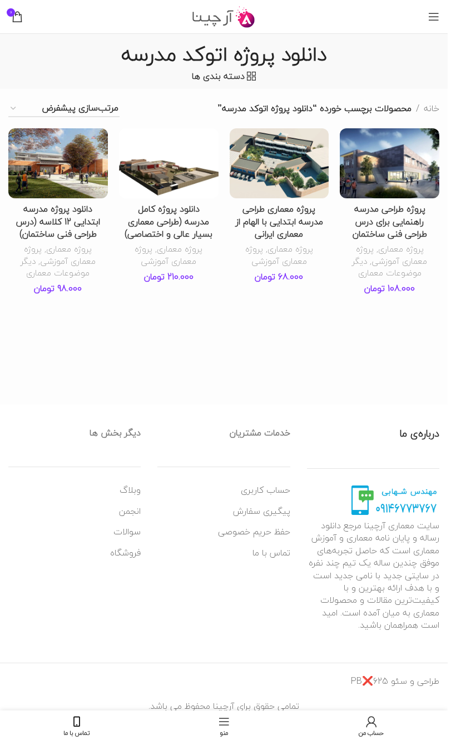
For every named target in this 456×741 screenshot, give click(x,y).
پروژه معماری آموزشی (392, 255)
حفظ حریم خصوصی (254, 531)
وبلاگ (130, 490)
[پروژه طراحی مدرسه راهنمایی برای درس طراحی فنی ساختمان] (389, 163)
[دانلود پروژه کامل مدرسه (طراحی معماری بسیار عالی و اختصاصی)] (169, 163)
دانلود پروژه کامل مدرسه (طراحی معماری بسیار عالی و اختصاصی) (168, 221)
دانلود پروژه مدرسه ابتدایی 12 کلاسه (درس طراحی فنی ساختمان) (58, 221)
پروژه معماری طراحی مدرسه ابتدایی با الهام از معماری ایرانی (279, 221)
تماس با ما (271, 552)
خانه (431, 109)
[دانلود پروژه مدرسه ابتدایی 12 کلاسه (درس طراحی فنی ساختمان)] (58, 163)
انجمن (130, 511)
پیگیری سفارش (261, 511)
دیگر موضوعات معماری (387, 267)
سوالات (127, 531)
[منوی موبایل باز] (434, 17)
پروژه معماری (401, 249)
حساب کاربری (265, 490)
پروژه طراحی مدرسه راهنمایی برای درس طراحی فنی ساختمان (390, 221)
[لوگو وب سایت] (223, 15)
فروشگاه (125, 552)
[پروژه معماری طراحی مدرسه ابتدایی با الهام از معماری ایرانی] (279, 163)
